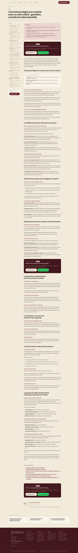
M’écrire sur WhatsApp (43, 52)
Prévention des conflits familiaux (15, 67)
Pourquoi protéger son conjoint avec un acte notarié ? (14, 26)
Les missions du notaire (62, 533)
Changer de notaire (62, 536)
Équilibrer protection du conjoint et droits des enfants (15, 48)
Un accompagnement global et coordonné (15, 86)
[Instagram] (14, 546)
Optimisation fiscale (13, 68)
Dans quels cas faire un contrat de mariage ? (35, 467)
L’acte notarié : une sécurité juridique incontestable (14, 31)
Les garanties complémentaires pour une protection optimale (14, 55)
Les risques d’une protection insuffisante (14, 28)
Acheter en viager (40, 538)
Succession (14, 2)
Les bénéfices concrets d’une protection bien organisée (14, 63)
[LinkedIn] (12, 546)
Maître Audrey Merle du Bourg (34, 502)
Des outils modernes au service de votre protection (15, 84)
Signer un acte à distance (63, 538)
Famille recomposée (30, 536)
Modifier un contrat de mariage (51, 539)
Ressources (36, 2)
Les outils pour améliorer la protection (14, 46)
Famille (25, 2)
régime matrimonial (36, 171)
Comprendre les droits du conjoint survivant (15, 43)
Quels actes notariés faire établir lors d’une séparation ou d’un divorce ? (41, 474)
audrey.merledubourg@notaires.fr (17, 541)
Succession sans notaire (31, 538)
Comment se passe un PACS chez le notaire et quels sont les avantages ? (58, 519)
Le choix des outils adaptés (14, 74)
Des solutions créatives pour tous (15, 52)
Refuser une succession (31, 533)
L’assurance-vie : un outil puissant (15, 56)
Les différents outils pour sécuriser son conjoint (15, 33)
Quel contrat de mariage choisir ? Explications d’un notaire (38, 475)
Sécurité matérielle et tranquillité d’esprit (15, 65)
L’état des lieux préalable (14, 72)
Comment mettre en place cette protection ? (14, 71)
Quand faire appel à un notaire (41, 541)
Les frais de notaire (40, 535)
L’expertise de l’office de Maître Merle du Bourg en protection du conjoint (14, 78)
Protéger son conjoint (51, 536)
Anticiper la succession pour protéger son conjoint (13, 41)
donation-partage (29, 253)
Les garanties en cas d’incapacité (15, 58)
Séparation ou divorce (51, 535)
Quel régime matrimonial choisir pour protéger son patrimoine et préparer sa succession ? (15, 519)
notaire (54, 137)
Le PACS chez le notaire (52, 533)
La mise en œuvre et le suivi (14, 75)
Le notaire (30, 2)
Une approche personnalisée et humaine (15, 81)
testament (27, 136)
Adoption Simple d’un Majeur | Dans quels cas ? (36, 469)
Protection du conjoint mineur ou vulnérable (15, 60)
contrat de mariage (29, 160)
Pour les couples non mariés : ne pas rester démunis (15, 36)
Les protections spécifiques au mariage (15, 38)
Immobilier (20, 2)
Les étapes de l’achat (40, 533)
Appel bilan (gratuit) (63, 2)
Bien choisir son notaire (62, 535)
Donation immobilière (41, 536)
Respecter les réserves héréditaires (13, 51)
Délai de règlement (30, 535)
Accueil (9, 2)
